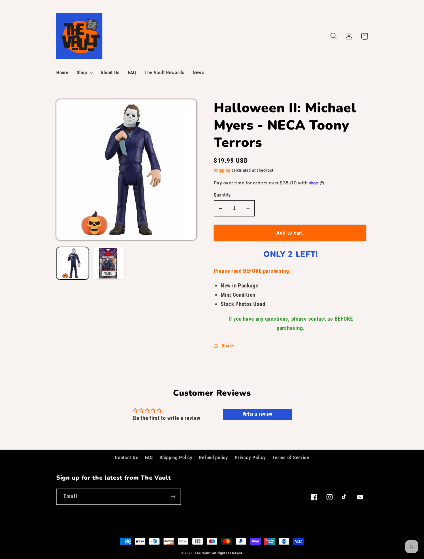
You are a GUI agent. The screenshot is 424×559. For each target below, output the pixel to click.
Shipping (222, 170)
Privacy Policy (250, 457)
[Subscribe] (173, 497)
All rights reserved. (227, 553)
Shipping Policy (176, 457)
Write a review (257, 414)
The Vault (203, 553)
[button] (84, 73)
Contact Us (126, 457)
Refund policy (213, 457)
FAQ (149, 457)
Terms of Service (290, 457)
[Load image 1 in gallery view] (72, 263)
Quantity (222, 195)
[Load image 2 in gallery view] (108, 263)
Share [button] (228, 345)
